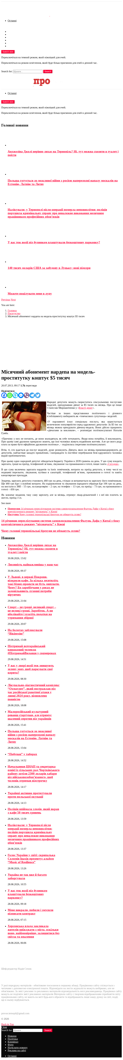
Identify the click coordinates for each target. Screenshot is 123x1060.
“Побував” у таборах (22, 754)
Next (13, 299)
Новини (12, 31)
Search (48, 71)
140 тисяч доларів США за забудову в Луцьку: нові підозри (49, 268)
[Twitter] (38, 395)
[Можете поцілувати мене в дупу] (65, 281)
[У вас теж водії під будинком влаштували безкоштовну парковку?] (65, 230)
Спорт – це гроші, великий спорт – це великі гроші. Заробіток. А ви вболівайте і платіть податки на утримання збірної (32, 612)
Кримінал (13, 37)
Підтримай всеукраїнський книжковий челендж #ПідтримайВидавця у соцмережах (32, 649)
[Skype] (15, 395)
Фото (10, 40)
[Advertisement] (61, 342)
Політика (13, 34)
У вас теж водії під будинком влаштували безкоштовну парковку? (54, 242)
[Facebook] (4, 395)
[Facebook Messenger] (21, 395)
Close (4, 1027)
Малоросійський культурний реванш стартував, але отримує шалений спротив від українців (30, 715)
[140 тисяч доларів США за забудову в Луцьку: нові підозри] (65, 255)
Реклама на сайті (17, 46)
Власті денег (86, 407)
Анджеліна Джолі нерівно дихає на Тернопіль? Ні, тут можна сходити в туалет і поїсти (33, 548)
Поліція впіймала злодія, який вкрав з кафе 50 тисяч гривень (33, 810)
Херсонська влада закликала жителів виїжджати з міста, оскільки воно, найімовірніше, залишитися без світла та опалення (33, 931)
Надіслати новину (18, 43)
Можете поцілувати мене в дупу (30, 293)
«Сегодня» (113, 464)
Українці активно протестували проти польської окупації (30, 794)
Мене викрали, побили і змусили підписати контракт (30, 911)
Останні (12, 20)
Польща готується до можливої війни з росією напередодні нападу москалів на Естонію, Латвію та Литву (32, 736)
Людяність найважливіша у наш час (33, 564)
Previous (5, 299)
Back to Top (7, 1024)
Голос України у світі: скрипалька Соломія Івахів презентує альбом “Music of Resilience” (31, 858)
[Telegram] (32, 395)
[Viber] (26, 395)
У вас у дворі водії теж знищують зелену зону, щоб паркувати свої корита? (31, 669)
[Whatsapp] (9, 395)
